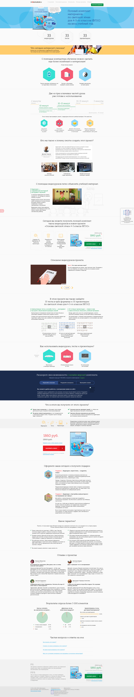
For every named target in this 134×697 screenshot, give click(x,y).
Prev (61, 288)
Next (72, 288)
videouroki (36, 2)
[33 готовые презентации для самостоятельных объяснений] (85, 326)
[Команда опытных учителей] (49, 167)
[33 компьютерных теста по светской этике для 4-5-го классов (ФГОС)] (49, 326)
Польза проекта (81, 2)
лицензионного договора (96, 248)
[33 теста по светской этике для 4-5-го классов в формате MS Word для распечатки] (67, 326)
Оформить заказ (91, 244)
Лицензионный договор (36, 691)
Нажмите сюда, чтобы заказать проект (52, 443)
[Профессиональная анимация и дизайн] (85, 167)
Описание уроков (61, 2)
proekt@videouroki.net (55, 689)
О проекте (51, 2)
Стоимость (71, 2)
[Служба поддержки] (1, 211)
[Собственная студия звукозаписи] (67, 167)
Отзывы (89, 2)
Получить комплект (97, 4)
